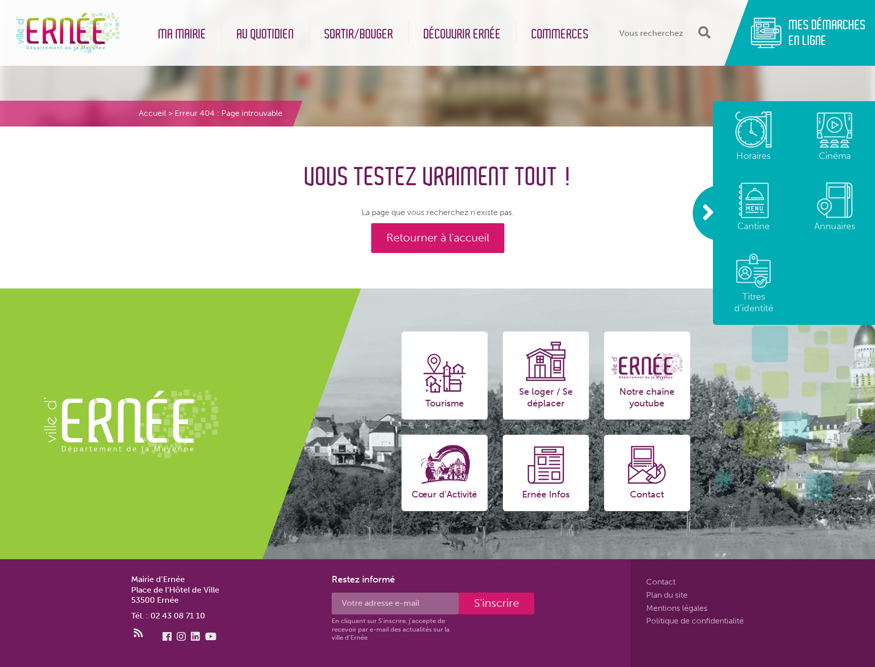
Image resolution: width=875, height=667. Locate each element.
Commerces (560, 34)
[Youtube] (211, 637)
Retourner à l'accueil (437, 237)
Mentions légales (676, 607)
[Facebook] (167, 637)
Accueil (152, 113)
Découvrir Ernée (462, 34)
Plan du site (667, 595)
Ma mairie (182, 34)
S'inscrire (496, 603)
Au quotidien (265, 34)
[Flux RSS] (138, 633)
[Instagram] (181, 637)
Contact (660, 582)
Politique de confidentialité (695, 621)
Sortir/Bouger (359, 34)
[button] (703, 32)
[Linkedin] (195, 637)
